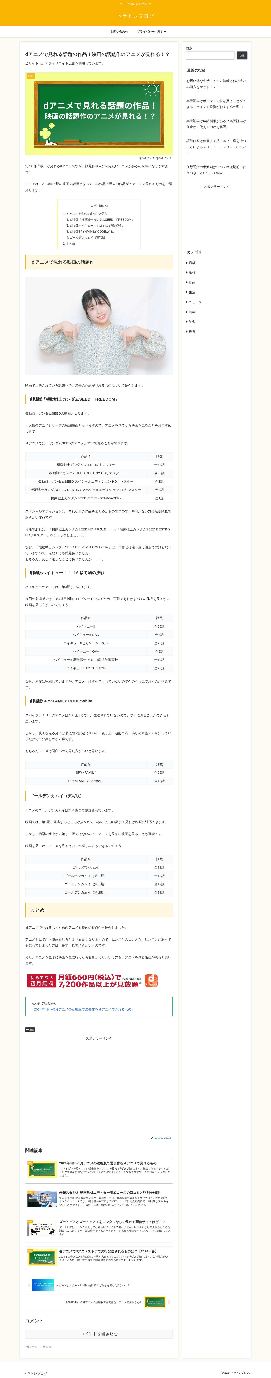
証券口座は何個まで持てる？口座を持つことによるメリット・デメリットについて (216, 147)
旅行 (192, 272)
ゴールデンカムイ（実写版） (89, 237)
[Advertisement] (99, 1085)
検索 (189, 48)
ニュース (195, 302)
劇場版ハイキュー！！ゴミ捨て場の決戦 (96, 225)
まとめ (70, 243)
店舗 (192, 263)
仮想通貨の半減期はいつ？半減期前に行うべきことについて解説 (216, 170)
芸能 (192, 312)
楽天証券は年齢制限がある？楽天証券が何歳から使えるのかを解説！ (216, 124)
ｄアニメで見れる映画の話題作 (86, 213)
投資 (192, 331)
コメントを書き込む (99, 1333)
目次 (93, 205)
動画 (31, 1029)
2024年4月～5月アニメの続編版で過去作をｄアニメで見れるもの (82, 1009)
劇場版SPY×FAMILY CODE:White (92, 231)
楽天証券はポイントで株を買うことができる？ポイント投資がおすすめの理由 (216, 104)
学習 (192, 322)
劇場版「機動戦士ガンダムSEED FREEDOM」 (102, 219)
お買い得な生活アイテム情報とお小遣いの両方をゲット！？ (216, 84)
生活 (192, 292)
